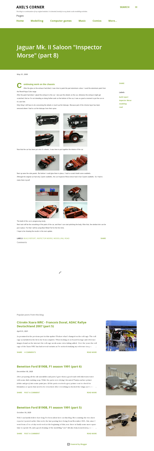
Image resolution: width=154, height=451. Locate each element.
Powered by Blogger (78, 444)
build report (123, 97)
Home (20, 20)
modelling (123, 104)
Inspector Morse (125, 100)
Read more (92, 352)
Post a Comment (32, 392)
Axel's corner (30, 7)
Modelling (37, 20)
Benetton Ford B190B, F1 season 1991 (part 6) (49, 366)
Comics (97, 20)
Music (82, 20)
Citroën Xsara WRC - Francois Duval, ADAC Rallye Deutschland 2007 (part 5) (51, 324)
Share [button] (121, 83)
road (121, 107)
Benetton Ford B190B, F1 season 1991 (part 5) (49, 407)
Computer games (61, 20)
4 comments (30, 352)
